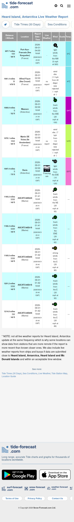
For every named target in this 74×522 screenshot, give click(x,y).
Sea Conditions (57, 24)
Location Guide (9, 376)
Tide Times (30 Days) (27, 24)
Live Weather (44, 373)
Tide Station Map (59, 373)
